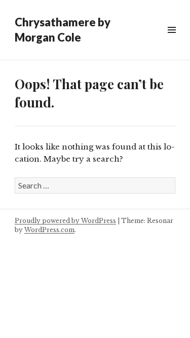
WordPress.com (49, 230)
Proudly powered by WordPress (65, 220)
